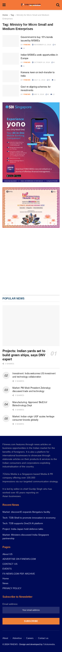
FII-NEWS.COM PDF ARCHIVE (18, 597)
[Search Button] (58, 5)
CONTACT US (9, 587)
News (5, 607)
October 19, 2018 (42, 62)
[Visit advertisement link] (31, 273)
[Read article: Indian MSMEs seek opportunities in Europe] (10, 59)
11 (23, 66)
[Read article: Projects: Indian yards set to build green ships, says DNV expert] (31, 349)
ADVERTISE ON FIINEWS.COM (19, 582)
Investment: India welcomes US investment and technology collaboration (34, 398)
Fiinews (26, 45)
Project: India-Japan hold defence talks (22, 552)
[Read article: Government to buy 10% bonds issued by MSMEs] (10, 41)
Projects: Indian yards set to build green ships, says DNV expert (23, 378)
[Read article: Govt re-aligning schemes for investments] (10, 91)
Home (5, 15)
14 (23, 48)
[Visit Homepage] (31, 5)
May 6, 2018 (39, 94)
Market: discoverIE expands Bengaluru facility (26, 535)
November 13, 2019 (42, 45)
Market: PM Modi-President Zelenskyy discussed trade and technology (31, 413)
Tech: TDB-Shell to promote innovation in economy (29, 541)
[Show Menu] (4, 5)
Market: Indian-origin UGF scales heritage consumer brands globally (33, 441)
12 (53, 94)
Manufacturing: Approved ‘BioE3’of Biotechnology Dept (29, 427)
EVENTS (7, 592)
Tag (12, 15)
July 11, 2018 (39, 80)
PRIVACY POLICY (11, 612)
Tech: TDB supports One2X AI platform (22, 547)
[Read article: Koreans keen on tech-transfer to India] (10, 76)
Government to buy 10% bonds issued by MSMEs (37, 38)
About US (7, 577)
